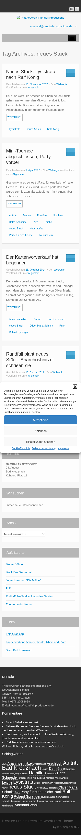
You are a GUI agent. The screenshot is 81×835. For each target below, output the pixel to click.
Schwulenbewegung (11, 801)
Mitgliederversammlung (65, 783)
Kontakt (33, 722)
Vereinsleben (8, 805)
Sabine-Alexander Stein (20, 726)
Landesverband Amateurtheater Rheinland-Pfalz (36, 642)
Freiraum (23, 773)
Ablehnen (41, 431)
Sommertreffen (29, 801)
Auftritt (13, 215)
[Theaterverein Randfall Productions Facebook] (77, 9)
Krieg (57, 778)
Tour (51, 801)
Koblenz (41, 778)
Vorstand (22, 805)
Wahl (34, 805)
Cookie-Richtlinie (21, 448)
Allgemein (33, 87)
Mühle (5, 788)
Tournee (58, 801)
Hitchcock (51, 773)
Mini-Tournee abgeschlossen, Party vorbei (28, 156)
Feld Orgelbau (15, 633)
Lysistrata (14, 129)
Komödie (50, 778)
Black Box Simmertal (18, 572)
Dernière (42, 215)
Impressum (63, 448)
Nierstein (53, 788)
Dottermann (69, 769)
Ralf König (53, 129)
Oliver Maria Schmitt (41, 325)
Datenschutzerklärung (44, 448)
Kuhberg (64, 778)
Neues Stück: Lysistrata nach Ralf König (30, 74)
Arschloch (54, 763)
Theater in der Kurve (19, 604)
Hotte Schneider (18, 222)
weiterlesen (14, 117)
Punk (62, 325)
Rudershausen (48, 797)
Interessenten (25, 778)
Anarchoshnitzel (18, 319)
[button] (75, 387)
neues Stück (34, 129)
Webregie (61, 84)
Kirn (36, 222)
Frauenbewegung (10, 773)
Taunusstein (46, 235)
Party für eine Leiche (21, 235)
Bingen (27, 215)
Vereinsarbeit (69, 801)
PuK (8, 588)
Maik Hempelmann (44, 783)
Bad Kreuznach (56, 319)
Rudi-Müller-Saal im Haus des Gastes (29, 596)
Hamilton (58, 215)
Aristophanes (39, 764)
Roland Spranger (18, 332)
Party (17, 792)
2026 (4, 764)
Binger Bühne (14, 564)
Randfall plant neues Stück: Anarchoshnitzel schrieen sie (29, 359)
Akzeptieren (40, 420)
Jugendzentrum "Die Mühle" (23, 580)
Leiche (48, 222)
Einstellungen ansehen (40, 441)
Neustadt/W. (37, 228)
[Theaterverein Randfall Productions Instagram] (71, 9)
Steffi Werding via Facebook (23, 734)
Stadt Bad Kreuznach (19, 650)
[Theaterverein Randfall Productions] (40, 17)
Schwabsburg (62, 797)
